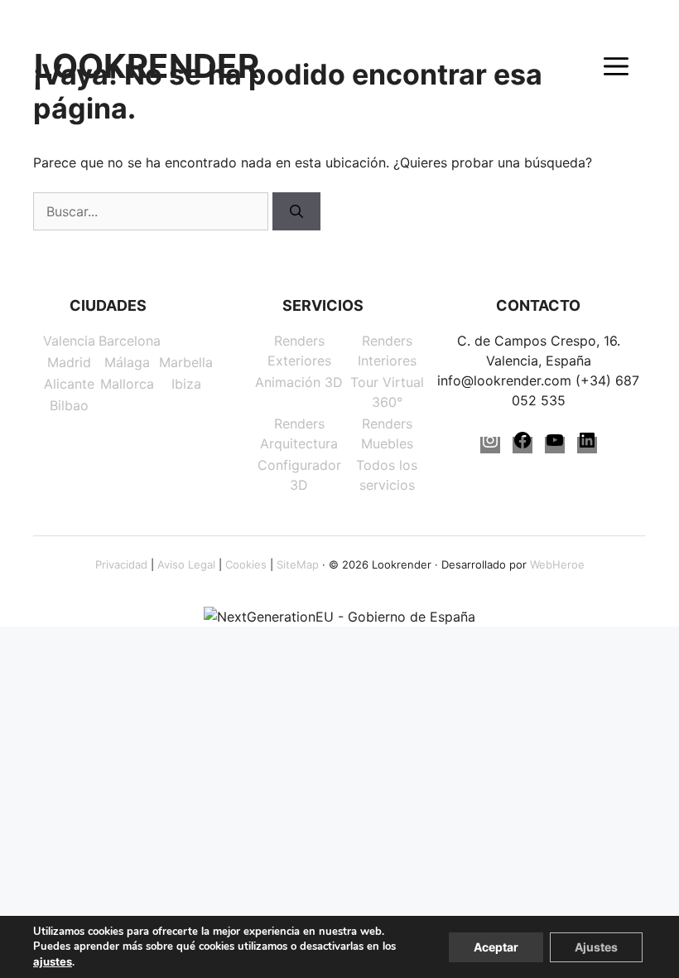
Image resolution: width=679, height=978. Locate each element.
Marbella (186, 362)
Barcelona (130, 340)
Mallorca (127, 383)
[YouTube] (555, 445)
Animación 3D (299, 382)
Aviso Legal (186, 564)
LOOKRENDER (146, 66)
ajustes (52, 961)
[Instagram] (490, 445)
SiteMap (298, 564)
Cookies (246, 564)
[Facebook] (522, 445)
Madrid (69, 362)
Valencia (69, 340)
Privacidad (121, 564)
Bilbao (69, 405)
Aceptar (496, 947)
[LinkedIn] (587, 445)
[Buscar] (296, 211)
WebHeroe (557, 564)
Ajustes (596, 947)
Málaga (127, 362)
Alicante (69, 383)
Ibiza (186, 383)
